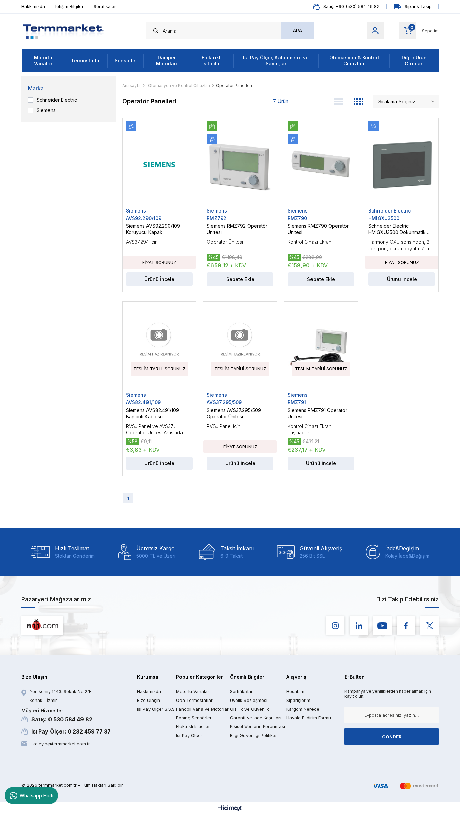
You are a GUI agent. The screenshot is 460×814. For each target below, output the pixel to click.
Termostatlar (86, 60)
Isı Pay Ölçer (189, 735)
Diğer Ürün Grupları (414, 60)
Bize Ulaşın (148, 700)
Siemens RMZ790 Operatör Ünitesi (318, 229)
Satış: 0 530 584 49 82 (56, 715)
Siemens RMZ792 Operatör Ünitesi (237, 229)
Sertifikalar (105, 6)
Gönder (392, 736)
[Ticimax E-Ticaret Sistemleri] (230, 808)
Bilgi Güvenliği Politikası (254, 735)
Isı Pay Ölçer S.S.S (156, 709)
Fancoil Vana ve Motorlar (202, 709)
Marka (36, 88)
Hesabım (295, 691)
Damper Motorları (166, 60)
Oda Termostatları (195, 700)
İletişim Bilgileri (69, 6)
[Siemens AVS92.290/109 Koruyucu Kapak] (159, 164)
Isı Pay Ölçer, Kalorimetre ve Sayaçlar (276, 60)
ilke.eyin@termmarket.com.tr (60, 743)
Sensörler (125, 60)
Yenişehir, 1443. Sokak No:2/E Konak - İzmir (60, 696)
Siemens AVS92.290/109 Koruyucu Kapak (153, 229)
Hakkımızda (33, 6)
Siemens (46, 110)
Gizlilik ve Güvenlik (249, 709)
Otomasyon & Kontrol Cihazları (354, 60)
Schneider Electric (57, 100)
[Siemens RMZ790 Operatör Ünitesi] (321, 164)
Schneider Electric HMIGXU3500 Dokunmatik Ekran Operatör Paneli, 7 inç (399, 229)
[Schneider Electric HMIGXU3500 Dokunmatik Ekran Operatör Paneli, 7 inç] (401, 164)
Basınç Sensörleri (194, 717)
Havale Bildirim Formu (308, 717)
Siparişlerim (298, 700)
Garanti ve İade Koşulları (255, 717)
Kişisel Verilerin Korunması (257, 726)
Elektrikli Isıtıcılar (212, 60)
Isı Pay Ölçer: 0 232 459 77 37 (71, 731)
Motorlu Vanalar (43, 60)
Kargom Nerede (302, 709)
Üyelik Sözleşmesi (248, 700)
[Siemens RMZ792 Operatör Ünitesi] (240, 164)
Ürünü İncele (159, 279)
